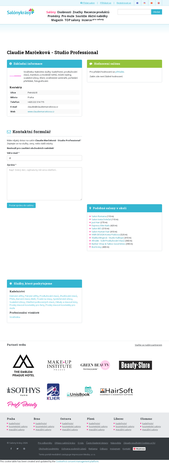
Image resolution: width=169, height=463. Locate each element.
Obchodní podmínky (49, 448)
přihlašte (119, 71)
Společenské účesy (62, 298)
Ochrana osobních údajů (73, 448)
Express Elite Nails (101, 225)
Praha (11, 418)
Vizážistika (15, 317)
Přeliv (12, 298)
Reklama (93, 448)
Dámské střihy (17, 295)
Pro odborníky (45, 442)
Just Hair (96, 222)
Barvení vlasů (23, 298)
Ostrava (65, 418)
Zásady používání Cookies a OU (139, 442)
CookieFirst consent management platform (77, 461)
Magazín (57, 20)
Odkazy (104, 448)
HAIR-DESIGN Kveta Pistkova (106, 234)
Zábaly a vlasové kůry (66, 302)
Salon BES (97, 228)
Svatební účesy (17, 302)
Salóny (51, 12)
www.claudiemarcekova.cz (41, 111)
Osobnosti (64, 12)
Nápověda (116, 442)
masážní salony (17, 429)
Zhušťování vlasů (68, 295)
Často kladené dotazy (97, 442)
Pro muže (67, 16)
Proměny (54, 16)
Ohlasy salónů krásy (65, 442)
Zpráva (11, 164)
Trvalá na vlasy (44, 298)
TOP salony (72, 20)
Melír (33, 298)
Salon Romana (99, 216)
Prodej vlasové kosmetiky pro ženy (27, 304)
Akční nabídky (98, 16)
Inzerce (93, 20)
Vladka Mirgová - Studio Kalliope (108, 237)
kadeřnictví (14, 423)
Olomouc (146, 418)
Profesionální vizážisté (24, 312)
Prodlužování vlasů (49, 295)
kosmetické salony (18, 426)
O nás (81, 442)
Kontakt (126, 448)
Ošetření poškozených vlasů (40, 302)
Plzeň (90, 418)
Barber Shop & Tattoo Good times (108, 243)
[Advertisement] (84, 36)
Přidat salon (88, 2)
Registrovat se (124, 2)
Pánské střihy (32, 295)
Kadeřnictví (17, 291)
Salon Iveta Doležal (101, 219)
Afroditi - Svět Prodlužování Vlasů (108, 240)
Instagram (115, 448)
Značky (78, 12)
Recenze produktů (96, 12)
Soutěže (81, 16)
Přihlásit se (105, 2)
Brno (37, 418)
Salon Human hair (101, 231)
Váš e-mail (12, 152)
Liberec (118, 418)
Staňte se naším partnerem (148, 344)
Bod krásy (97, 246)
